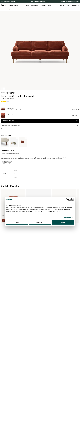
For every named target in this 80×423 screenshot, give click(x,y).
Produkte (27, 5)
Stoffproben (76, 1)
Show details (67, 217)
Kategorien (9, 9)
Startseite (3, 9)
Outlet (49, 5)
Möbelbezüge (17, 9)
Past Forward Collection (9, 1)
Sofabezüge (24, 9)
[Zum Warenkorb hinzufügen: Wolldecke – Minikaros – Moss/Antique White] (17, 138)
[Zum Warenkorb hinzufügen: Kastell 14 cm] (8, 138)
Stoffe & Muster (34, 5)
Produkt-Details (7, 151)
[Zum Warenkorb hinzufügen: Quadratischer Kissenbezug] (26, 138)
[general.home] (3, 5)
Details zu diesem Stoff (10, 154)
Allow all (63, 222)
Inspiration (43, 5)
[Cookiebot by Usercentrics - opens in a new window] (67, 199)
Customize (39, 222)
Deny (17, 222)
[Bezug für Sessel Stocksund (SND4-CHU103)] (3, 220)
